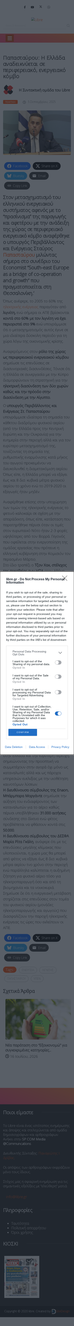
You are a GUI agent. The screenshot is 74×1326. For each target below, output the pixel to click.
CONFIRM (23, 732)
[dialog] (37, 663)
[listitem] (37, 653)
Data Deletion (14, 747)
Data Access (37, 747)
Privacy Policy (60, 747)
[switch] (58, 662)
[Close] (66, 579)
